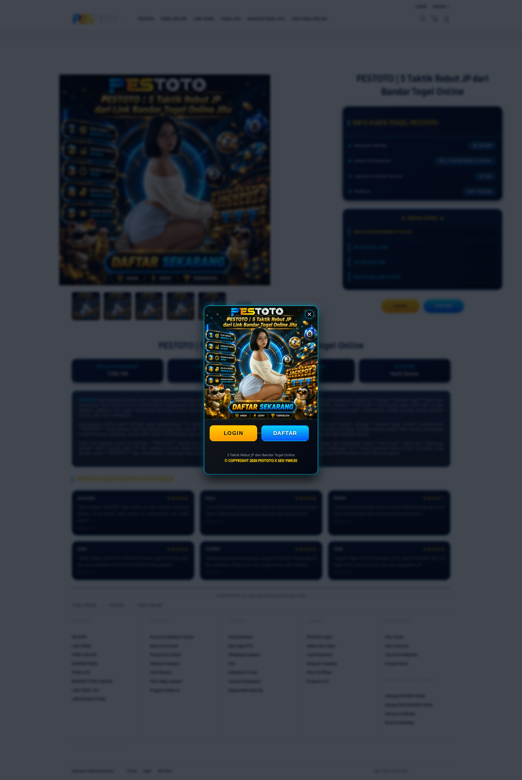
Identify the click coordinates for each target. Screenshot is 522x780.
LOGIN (233, 433)
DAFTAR (285, 433)
